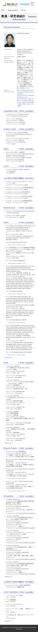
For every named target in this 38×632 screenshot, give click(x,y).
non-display (29, 111)
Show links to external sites (16, 245)
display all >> (9, 357)
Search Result (13, 10)
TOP (2, 10)
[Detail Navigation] (32, 4)
